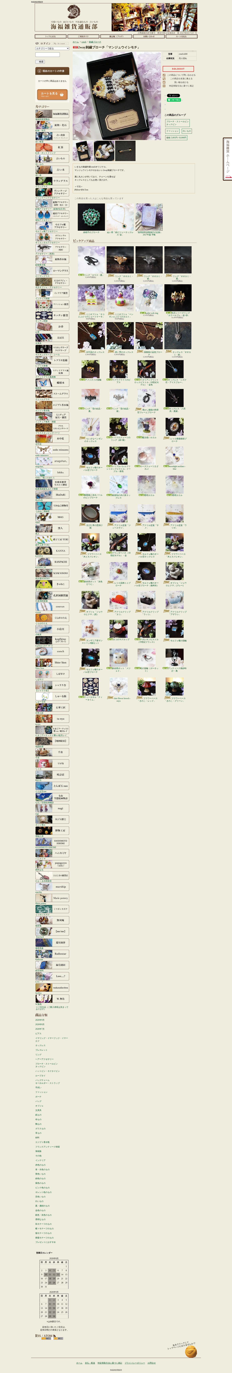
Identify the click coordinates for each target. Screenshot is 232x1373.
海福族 (38, 1151)
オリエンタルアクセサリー (47, 242)
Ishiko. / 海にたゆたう (45, 478)
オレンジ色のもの (43, 1192)
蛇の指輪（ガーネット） (149, 669)
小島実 (38, 634)
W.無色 (38, 1004)
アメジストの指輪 (93, 380)
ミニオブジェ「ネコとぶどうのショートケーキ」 (91, 315)
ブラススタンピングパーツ (47, 433)
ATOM (58, 1338)
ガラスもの (40, 1128)
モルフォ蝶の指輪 (178, 640)
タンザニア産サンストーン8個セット (92, 641)
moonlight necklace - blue (177, 467)
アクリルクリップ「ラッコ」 (150, 613)
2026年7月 (39, 1029)
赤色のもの (40, 1165)
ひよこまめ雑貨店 (43, 881)
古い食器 (39, 142)
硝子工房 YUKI (42, 545)
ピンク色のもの (42, 1187)
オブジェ (39, 1106)
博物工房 (39, 836)
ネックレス (40, 1045)
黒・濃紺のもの (42, 1206)
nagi (37, 814)
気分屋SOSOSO (42, 578)
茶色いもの (40, 1196)
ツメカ (38, 769)
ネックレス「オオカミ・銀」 (182, 353)
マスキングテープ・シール (47, 354)
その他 (38, 1156)
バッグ (38, 1101)
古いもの (39, 164)
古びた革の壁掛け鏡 (94, 526)
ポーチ (38, 1097)
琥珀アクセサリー (43, 220)
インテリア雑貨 (42, 298)
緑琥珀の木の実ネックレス (121, 496)
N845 (37, 522)
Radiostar (39, 959)
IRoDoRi (39, 500)
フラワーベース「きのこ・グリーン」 (175, 699)
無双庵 (38, 926)
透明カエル (149, 495)
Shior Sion (39, 668)
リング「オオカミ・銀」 (153, 277)
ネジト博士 (40, 825)
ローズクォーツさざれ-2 (149, 467)
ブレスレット (41, 1050)
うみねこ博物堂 (42, 511)
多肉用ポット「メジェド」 (121, 669)
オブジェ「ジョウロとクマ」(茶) (93, 613)
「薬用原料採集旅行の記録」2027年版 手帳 (149, 233)
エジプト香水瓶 (42, 410)
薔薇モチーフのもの (44, 1238)
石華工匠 (39, 713)
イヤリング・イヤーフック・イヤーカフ (51, 1039)
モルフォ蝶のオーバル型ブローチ (93, 468)
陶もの (38, 1124)
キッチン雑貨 (41, 321)
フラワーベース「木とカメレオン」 (91, 555)
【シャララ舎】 (42, 690)
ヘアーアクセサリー (44, 1059)
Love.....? (39, 982)
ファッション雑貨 (43, 310)
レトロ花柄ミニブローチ (122, 584)
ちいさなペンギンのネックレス (93, 440)
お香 (37, 332)
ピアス (38, 1033)
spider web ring (152, 313)
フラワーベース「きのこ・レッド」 (147, 699)
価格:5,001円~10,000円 (176, 137)
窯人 (37, 534)
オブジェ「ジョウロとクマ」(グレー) (176, 584)
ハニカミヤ (40, 858)
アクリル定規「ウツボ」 (178, 526)
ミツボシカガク (42, 914)
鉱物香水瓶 (40, 265)
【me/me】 (40, 937)
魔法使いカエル (149, 437)
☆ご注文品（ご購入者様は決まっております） (52, 1008)
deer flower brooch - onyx (122, 699)
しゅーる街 (40, 702)
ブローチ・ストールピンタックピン (46, 1065)
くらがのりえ (41, 623)
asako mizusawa (41, 455)
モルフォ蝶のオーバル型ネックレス (148, 555)
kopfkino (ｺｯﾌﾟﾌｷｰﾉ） (44, 646)
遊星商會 (39, 948)
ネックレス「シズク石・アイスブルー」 (175, 381)
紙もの (38, 1115)
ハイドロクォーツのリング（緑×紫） (121, 438)
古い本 (38, 175)
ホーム (50, 36)
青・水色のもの (42, 1169)
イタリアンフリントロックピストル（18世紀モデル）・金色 (146, 382)
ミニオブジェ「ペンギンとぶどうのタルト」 (121, 315)
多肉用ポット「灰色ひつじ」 (93, 582)
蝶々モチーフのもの (44, 1228)
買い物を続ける (181, 82)
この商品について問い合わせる (181, 75)
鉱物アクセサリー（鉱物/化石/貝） (51, 209)
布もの (38, 1119)
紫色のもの (40, 1183)
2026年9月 (39, 1020)
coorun (38, 612)
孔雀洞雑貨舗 (41, 601)
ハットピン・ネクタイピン (47, 1071)
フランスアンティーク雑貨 (47, 1147)
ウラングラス (41, 186)
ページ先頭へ (191, 1353)
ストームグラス (42, 399)
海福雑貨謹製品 (42, 119)
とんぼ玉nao (40, 791)
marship (38, 892)
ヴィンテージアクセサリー (47, 198)
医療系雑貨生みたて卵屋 (46, 489)
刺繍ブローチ (95, 42)
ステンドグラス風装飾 (45, 377)
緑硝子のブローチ (91, 232)
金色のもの (40, 1210)
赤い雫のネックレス (124, 352)
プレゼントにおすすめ (45, 1242)
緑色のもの (40, 1178)
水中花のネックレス (95, 352)
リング (38, 1054)
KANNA (39, 556)
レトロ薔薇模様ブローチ (178, 440)
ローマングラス (42, 276)
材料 (37, 1137)
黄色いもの (40, 1174)
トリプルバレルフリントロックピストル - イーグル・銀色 (118, 468)
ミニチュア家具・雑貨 (45, 422)
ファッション (41, 1092)
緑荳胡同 (39, 970)
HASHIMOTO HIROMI (45, 847)
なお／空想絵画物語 (44, 802)
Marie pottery (40, 903)
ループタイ (40, 1075)
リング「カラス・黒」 (94, 275)
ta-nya (37, 724)
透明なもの (40, 1219)
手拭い (38, 1087)
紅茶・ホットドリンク (45, 153)
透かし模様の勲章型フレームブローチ (148, 411)
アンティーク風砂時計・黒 (177, 669)
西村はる (39, 870)
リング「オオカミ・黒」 (182, 277)
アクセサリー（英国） (45, 254)
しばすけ (39, 679)
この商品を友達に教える (181, 78)
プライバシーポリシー (135, 1363)
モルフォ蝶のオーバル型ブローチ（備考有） (146, 584)
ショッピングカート (181, 36)
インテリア (40, 1160)
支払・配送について (83, 36)
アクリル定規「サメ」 (150, 526)
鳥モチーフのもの (43, 1224)
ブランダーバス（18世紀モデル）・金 (120, 554)
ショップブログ (116, 36)
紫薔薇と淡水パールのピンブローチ (92, 496)
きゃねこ (39, 590)
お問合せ (148, 36)
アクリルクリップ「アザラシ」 (177, 613)
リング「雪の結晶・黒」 (93, 409)
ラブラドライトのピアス (121, 381)
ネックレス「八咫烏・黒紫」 (177, 409)
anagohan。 (40, 466)
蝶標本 (38, 388)
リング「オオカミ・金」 (124, 277)
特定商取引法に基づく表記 (181, 86)
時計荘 (38, 780)
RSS (46, 1338)
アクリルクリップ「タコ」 (122, 613)
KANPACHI (40, 567)
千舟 (37, 758)
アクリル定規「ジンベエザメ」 (121, 526)
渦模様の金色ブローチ (153, 353)
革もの (38, 1133)
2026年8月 (39, 1024)
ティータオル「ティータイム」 (93, 698)
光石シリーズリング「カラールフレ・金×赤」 (178, 314)
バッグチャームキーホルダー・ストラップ (47, 1081)
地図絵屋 (39, 746)
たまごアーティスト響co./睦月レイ (51, 735)
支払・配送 (90, 1363)
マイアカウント (51, 43)
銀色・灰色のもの (43, 1215)
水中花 (38, 444)
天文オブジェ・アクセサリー (48, 287)
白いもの (39, 1201)
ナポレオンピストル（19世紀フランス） (147, 640)
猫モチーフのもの (43, 1233)
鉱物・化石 (40, 130)
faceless (38, 993)
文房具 (38, 343)
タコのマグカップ (121, 639)
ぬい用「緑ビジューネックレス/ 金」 (120, 233)
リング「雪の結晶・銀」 (121, 409)
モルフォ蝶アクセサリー (46, 231)
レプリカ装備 (41, 366)
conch (37, 657)
